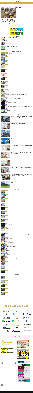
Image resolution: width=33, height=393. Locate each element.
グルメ (1, 364)
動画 (1, 367)
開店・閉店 (2, 363)
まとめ (1, 365)
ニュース (2, 362)
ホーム (1, 361)
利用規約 (2, 385)
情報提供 (2, 384)
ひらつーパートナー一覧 (3, 346)
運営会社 (2, 387)
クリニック (2, 368)
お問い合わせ (2, 375)
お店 (1, 366)
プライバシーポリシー (3, 386)
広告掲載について (3, 388)
